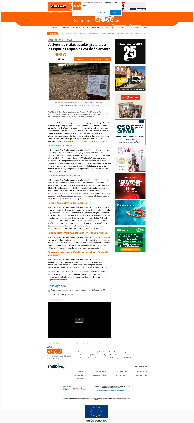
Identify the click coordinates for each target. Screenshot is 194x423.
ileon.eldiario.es (81, 379)
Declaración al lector (86, 358)
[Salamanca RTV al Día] (97, 19)
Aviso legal (104, 355)
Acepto (115, 12)
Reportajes (119, 27)
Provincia (52, 33)
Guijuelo (103, 33)
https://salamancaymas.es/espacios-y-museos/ (88, 141)
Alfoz (144, 33)
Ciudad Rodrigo (93, 33)
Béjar (74, 33)
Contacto (133, 352)
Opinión (105, 27)
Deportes (95, 27)
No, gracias (101, 12)
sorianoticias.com (121, 375)
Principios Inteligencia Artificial (104, 358)
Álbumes (135, 27)
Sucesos (76, 27)
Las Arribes (120, 33)
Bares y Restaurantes (105, 352)
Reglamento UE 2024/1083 (123, 358)
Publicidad (95, 355)
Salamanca (55, 27)
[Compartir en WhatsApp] (64, 54)
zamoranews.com (141, 375)
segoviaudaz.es (122, 371)
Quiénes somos (84, 355)
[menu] (145, 27)
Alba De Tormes (65, 33)
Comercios (117, 352)
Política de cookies (131, 355)
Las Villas (129, 33)
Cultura (66, 27)
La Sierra (111, 33)
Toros (85, 27)
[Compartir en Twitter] (60, 54)
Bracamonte (82, 33)
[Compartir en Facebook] (57, 54)
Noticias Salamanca (56, 300)
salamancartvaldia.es (100, 375)
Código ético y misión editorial (87, 352)
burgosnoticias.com (80, 375)
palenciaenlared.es (101, 371)
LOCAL (61, 59)
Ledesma (138, 33)
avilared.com (82, 371)
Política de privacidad (116, 355)
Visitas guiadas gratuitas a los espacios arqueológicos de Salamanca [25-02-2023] (79, 291)
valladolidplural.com (141, 371)
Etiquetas (126, 352)
